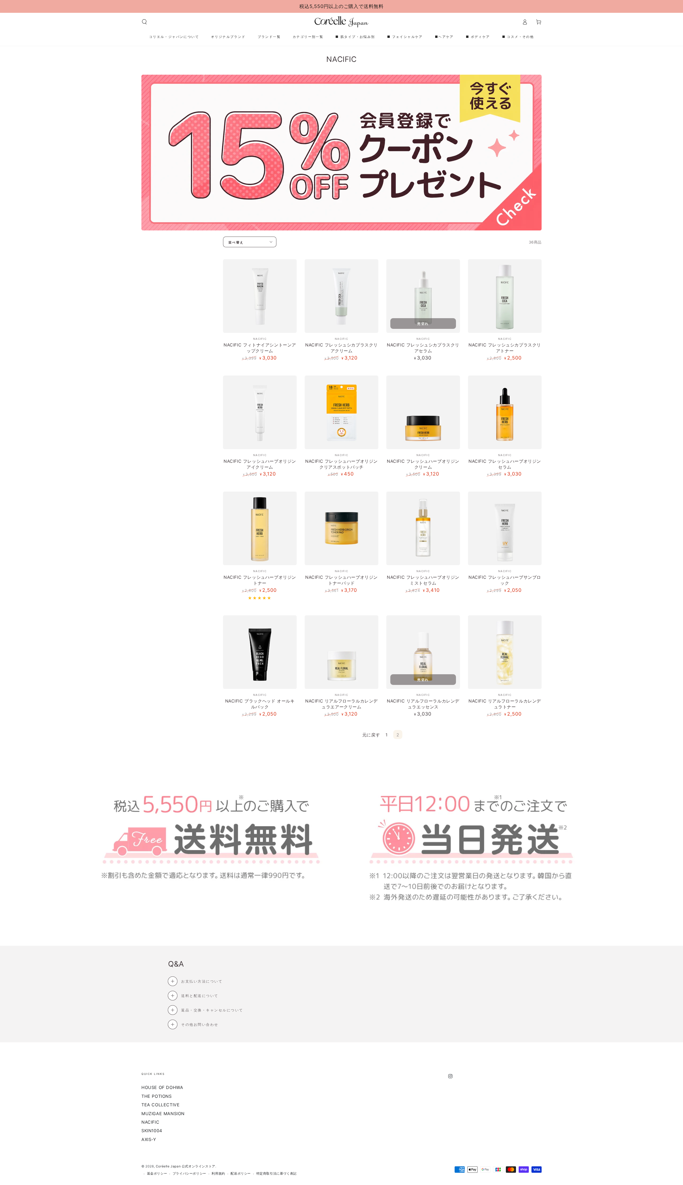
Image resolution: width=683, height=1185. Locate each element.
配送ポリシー (241, 1173)
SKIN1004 (151, 1130)
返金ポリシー (157, 1173)
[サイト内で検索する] (144, 22)
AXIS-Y (148, 1139)
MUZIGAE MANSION (163, 1113)
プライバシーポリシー (189, 1173)
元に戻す (371, 734)
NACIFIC (150, 1122)
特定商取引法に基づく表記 (276, 1173)
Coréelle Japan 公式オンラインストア (185, 1166)
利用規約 (218, 1173)
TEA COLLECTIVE (160, 1104)
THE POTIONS (156, 1096)
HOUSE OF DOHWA (162, 1087)
